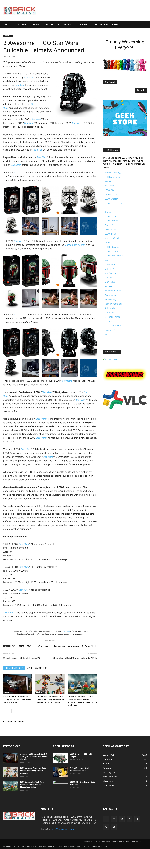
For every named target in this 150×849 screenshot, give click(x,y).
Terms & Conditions (89, 841)
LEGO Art (109, 242)
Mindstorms (110, 264)
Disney (108, 212)
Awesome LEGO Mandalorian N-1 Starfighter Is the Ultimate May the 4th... (33, 756)
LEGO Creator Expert (115, 203)
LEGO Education (112, 247)
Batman (108, 181)
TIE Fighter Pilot (88, 646)
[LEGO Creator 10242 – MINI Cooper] (60, 758)
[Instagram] (122, 819)
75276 (21, 646)
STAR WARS (9, 612)
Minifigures (110, 273)
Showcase (81, 24)
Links (115, 24)
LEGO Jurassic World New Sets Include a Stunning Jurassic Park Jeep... (33, 770)
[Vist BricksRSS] (111, 359)
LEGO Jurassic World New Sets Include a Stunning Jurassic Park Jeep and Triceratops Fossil (49, 699)
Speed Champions (113, 303)
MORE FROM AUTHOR (37, 668)
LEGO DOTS (110, 216)
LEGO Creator (111, 198)
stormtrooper (73, 646)
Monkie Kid (110, 281)
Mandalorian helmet (75, 244)
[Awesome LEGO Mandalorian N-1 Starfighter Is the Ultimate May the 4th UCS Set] (17, 684)
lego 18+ (48, 646)
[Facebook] (106, 819)
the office (37, 149)
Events (68, 24)
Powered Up (110, 295)
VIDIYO (108, 334)
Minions (108, 277)
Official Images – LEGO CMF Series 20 (21, 658)
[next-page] (10, 711)
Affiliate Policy (118, 841)
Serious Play (110, 299)
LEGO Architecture (114, 177)
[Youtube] (114, 827)
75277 (29, 646)
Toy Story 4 (110, 330)
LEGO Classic (111, 194)
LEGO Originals (112, 251)
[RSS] (137, 819)
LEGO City (109, 190)
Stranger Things (112, 316)
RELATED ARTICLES (14, 668)
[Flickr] (114, 819)
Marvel (108, 260)
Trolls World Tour (113, 325)
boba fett (38, 646)
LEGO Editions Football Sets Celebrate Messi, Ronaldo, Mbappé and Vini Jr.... (32, 784)
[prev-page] (5, 711)
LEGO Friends (111, 220)
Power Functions (113, 290)
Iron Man (20, 85)
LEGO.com (16, 164)
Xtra (107, 338)
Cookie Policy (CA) (133, 841)
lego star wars (59, 646)
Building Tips (52, 24)
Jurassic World (112, 238)
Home (8, 24)
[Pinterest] (129, 819)
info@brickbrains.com (63, 829)
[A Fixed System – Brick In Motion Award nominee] (60, 772)
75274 (14, 646)
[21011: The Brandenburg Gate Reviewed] (60, 786)
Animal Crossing (113, 172)
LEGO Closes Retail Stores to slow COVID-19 (75, 658)
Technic (108, 321)
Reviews (36, 24)
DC (106, 207)
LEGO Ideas (110, 233)
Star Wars (29, 77)
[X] (106, 827)
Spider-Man (110, 308)
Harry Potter (110, 229)
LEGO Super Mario (114, 255)
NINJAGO (109, 286)
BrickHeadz (110, 185)
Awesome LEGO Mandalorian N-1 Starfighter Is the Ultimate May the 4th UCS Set (17, 699)
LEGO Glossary (99, 24)
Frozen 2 (109, 225)
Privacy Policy (104, 841)
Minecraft (109, 268)
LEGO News (22, 24)
